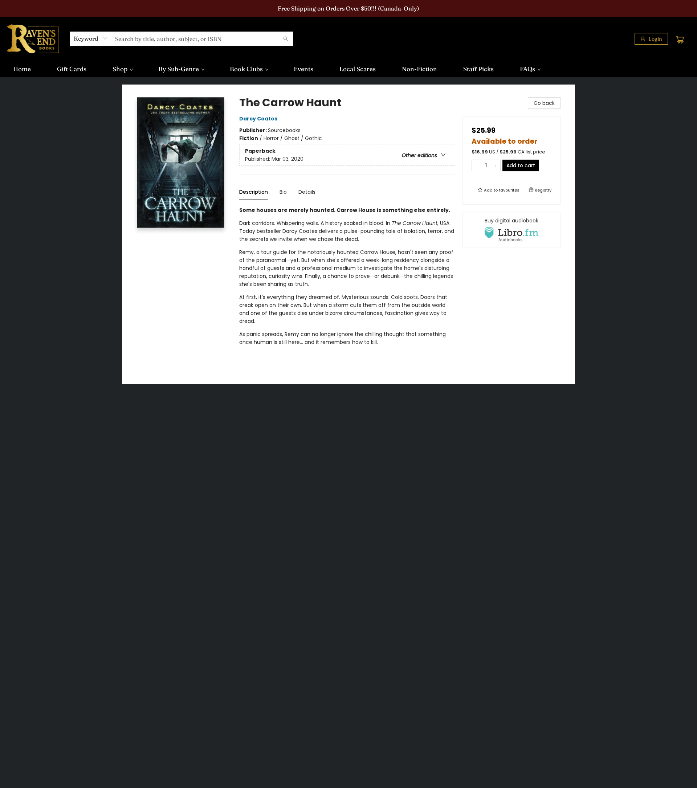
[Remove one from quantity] (476, 165)
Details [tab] (306, 192)
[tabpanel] (347, 287)
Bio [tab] (283, 192)
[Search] (285, 39)
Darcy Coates (258, 118)
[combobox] (90, 38)
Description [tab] (253, 192)
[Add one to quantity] (495, 165)
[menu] (348, 69)
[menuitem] (22, 69)
